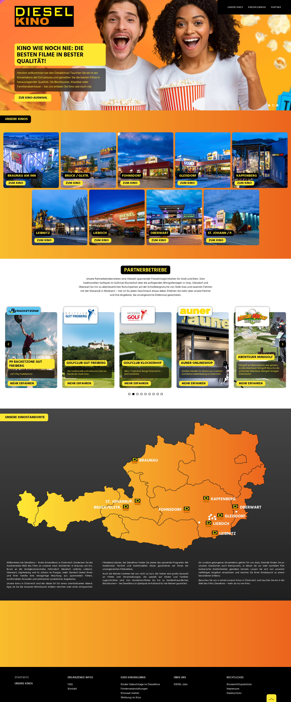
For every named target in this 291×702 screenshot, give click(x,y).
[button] (269, 105)
